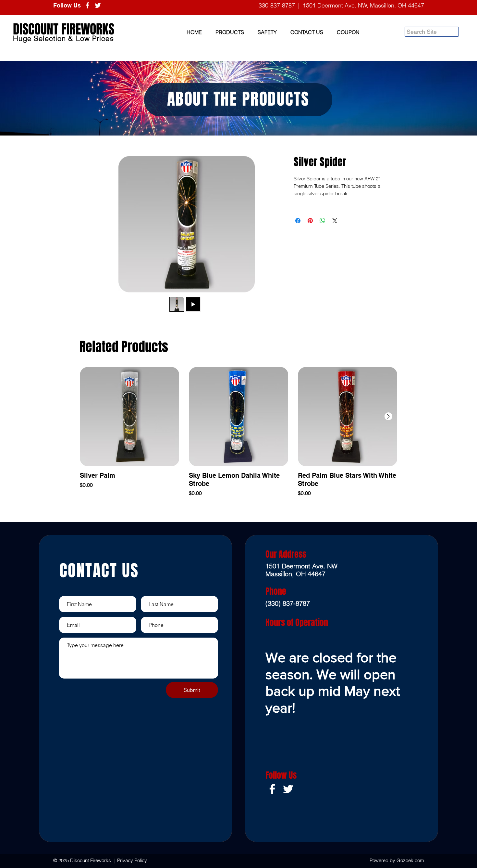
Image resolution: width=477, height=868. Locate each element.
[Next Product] (388, 416)
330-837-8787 (277, 5)
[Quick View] (129, 416)
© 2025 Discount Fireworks (82, 860)
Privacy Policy (132, 860)
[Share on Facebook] (298, 221)
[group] (239, 432)
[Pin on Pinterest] (310, 221)
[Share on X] (335, 221)
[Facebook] (87, 5)
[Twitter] (98, 5)
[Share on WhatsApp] (322, 221)
